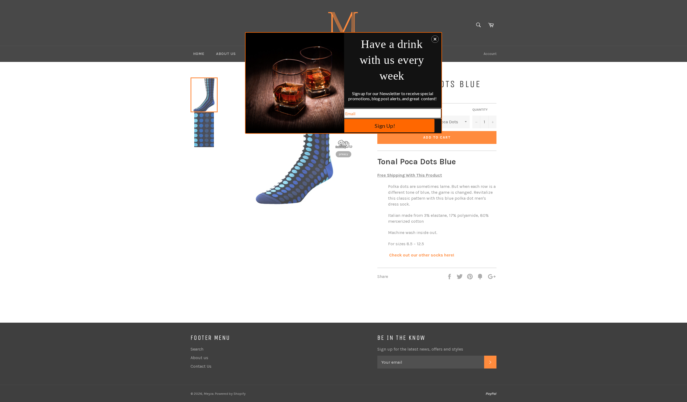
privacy (343, 154)
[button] (435, 39)
